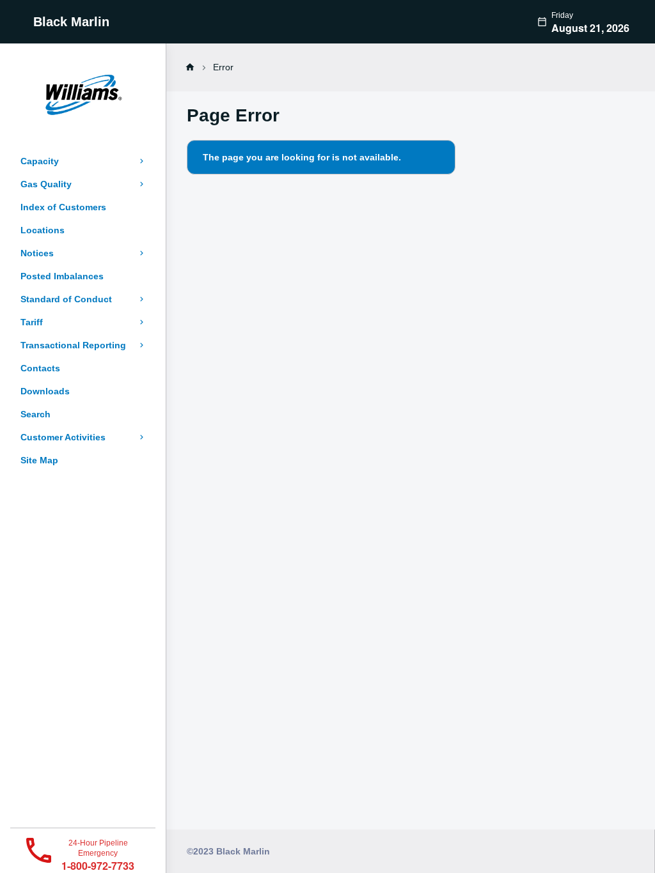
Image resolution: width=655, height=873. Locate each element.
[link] (190, 67)
